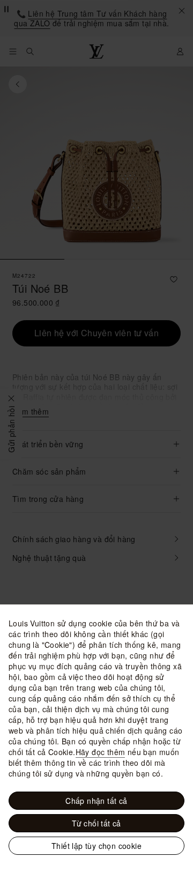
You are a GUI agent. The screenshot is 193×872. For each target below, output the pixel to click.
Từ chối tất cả (96, 823)
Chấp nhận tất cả (96, 800)
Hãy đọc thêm (100, 752)
